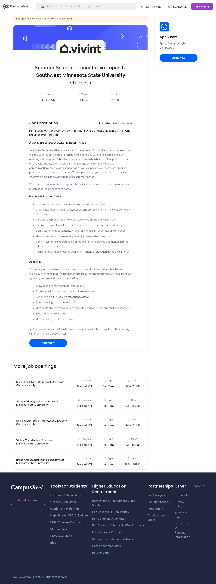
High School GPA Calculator (69, 515)
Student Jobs (59, 529)
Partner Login (101, 552)
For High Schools (159, 502)
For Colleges (156, 495)
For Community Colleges (109, 518)
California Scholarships (65, 495)
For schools (177, 7)
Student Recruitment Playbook (112, 539)
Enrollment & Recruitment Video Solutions (114, 503)
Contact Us (182, 495)
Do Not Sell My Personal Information (182, 530)
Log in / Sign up (202, 6)
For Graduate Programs (108, 532)
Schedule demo (28, 500)
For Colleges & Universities (110, 512)
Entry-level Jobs (61, 536)
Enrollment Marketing (106, 546)
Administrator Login (157, 517)
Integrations (156, 508)
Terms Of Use (181, 515)
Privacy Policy (179, 504)
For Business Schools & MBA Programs (118, 525)
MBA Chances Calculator (67, 522)
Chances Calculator (63, 502)
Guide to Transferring (64, 508)
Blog (53, 542)
